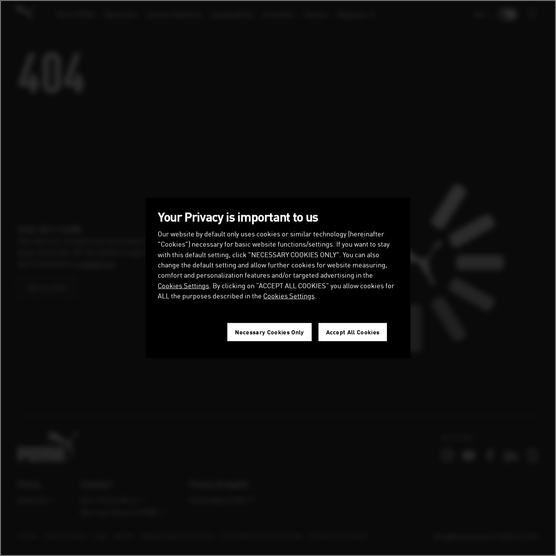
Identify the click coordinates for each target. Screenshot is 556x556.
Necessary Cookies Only (269, 331)
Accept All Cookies (353, 331)
